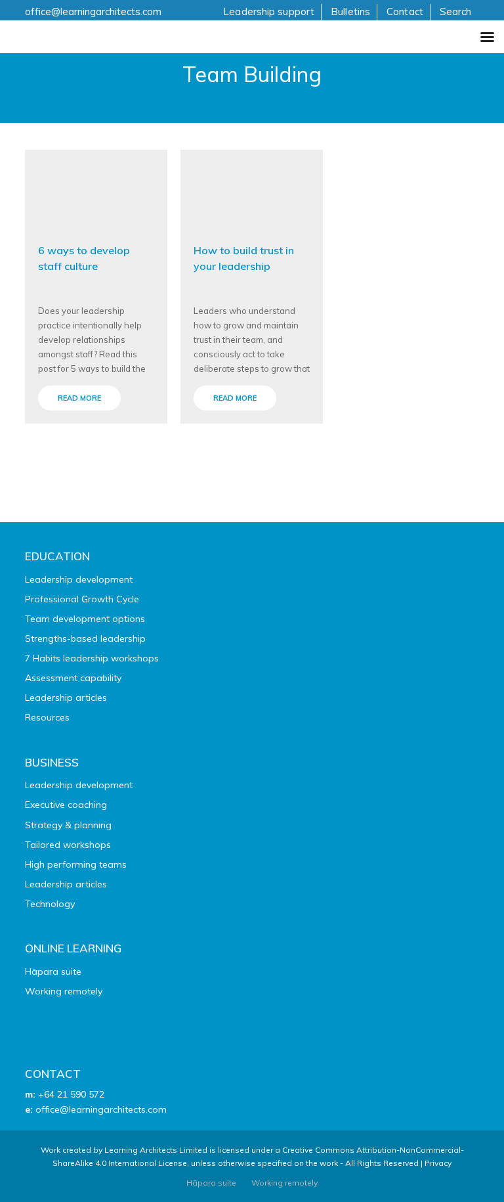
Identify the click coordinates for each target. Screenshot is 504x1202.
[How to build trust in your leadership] (251, 188)
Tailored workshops (68, 845)
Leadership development (79, 579)
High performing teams (76, 864)
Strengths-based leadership (85, 638)
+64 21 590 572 (71, 1094)
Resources (47, 717)
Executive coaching (66, 805)
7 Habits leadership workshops (92, 658)
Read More (79, 398)
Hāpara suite (53, 971)
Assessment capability (73, 678)
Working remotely (63, 991)
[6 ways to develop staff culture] (96, 188)
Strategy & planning (68, 825)
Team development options (85, 619)
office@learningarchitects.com (93, 11)
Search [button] (456, 11)
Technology (50, 904)
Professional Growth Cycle (82, 599)
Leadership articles (66, 697)
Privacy (438, 1163)
